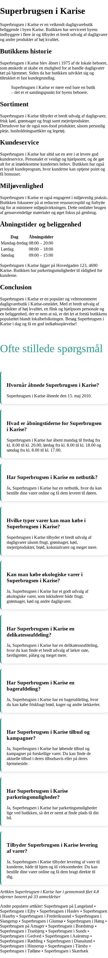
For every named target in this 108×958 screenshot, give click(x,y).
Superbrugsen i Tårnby (68, 946)
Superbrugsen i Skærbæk (66, 951)
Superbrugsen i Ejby (18, 911)
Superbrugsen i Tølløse (20, 951)
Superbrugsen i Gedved (20, 936)
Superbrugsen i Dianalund (69, 941)
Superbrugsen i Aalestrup (67, 936)
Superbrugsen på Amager (22, 926)
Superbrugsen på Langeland (68, 906)
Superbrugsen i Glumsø (42, 921)
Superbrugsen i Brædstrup (71, 926)
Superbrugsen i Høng (85, 921)
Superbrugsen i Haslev (59, 911)
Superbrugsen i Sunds (67, 931)
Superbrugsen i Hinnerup (22, 946)
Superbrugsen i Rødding (21, 941)
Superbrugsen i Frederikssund (45, 916)
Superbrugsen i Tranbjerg (22, 931)
